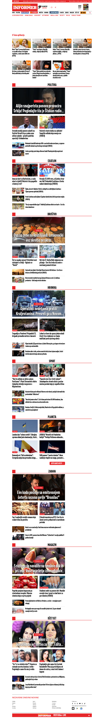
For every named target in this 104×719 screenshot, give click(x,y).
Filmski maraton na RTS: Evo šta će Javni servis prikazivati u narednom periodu (51, 520)
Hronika (46, 12)
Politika (18, 12)
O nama (53, 703)
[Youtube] (80, 703)
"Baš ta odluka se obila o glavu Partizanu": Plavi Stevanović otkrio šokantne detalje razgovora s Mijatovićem (75, 1)
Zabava (67, 12)
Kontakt (53, 704)
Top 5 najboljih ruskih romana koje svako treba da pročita (24, 518)
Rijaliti (14, 661)
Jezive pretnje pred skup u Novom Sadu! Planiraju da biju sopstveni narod (44, 152)
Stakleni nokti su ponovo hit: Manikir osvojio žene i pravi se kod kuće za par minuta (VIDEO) (52, 593)
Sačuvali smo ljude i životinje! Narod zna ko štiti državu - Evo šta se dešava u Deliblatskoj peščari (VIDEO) (43, 271)
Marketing (54, 701)
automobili (45, 15)
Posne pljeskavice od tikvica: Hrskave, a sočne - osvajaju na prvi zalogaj (43, 602)
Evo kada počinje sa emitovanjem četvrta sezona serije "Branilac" (38, 495)
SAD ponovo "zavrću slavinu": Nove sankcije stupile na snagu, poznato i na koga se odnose (51, 456)
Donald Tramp (76, 15)
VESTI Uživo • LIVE (59, 715)
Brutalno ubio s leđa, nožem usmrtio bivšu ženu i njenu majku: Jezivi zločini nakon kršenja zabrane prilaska (44, 352)
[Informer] (51, 7)
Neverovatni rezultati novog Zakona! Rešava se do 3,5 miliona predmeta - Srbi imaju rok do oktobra (42, 279)
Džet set (77, 12)
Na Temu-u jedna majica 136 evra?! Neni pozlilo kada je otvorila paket (21, 72)
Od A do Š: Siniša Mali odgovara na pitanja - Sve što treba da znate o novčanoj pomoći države (51, 262)
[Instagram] (77, 703)
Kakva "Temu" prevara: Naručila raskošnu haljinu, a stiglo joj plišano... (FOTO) (61, 52)
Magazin (72, 12)
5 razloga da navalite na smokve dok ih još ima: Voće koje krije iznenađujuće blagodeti (38, 569)
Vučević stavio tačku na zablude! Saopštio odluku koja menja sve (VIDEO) (50, 133)
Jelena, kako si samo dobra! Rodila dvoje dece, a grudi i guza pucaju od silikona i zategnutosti (26, 1)
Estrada (38, 635)
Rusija (68, 15)
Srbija (38, 231)
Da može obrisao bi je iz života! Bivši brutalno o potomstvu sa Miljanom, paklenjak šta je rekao (45, 678)
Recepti (62, 15)
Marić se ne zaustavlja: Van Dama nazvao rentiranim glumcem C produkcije (43, 528)
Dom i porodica (44, 587)
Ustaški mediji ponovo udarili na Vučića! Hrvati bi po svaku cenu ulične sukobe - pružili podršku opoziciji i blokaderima (23, 135)
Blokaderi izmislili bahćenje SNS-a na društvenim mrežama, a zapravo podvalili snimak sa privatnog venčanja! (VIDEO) (44, 144)
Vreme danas (29, 15)
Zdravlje (38, 561)
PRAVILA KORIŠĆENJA (56, 708)
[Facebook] (73, 703)
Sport (34, 701)
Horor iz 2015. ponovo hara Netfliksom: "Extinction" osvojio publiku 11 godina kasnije (44, 536)
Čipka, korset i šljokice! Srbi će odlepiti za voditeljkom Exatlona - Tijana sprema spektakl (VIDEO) (43, 190)
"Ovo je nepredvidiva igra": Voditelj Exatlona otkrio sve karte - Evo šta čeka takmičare (45, 206)
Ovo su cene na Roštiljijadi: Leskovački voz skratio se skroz (39, 238)
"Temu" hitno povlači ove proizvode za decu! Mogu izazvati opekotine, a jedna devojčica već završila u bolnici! (41, 74)
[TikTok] (85, 703)
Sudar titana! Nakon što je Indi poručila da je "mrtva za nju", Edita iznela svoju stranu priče (38, 642)
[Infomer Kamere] (43, 7)
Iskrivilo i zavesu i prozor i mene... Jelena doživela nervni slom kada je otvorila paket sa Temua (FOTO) (82, 52)
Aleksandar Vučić (17, 15)
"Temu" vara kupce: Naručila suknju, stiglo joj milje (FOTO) (39, 51)
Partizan (15, 376)
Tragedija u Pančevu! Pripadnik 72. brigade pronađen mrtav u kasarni (24, 334)
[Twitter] (75, 703)
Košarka (42, 376)
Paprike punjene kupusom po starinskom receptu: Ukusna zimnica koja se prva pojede (22, 593)
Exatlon (15, 175)
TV (12, 704)
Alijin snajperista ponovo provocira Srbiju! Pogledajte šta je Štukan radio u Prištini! (38, 109)
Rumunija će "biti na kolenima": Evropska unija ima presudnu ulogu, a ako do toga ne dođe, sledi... (24, 456)
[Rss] (82, 703)
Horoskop (37, 15)
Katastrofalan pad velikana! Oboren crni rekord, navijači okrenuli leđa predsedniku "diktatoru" (45, 393)
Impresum (54, 706)
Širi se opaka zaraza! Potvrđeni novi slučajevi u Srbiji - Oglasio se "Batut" (24, 262)
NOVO (13, 12)
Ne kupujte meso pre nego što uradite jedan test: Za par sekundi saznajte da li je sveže (43, 610)
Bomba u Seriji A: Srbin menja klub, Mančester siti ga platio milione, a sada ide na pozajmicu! (44, 408)
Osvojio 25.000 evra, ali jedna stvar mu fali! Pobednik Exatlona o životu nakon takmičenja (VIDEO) (51, 181)
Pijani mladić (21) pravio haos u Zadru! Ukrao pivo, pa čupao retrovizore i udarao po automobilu (45, 345)
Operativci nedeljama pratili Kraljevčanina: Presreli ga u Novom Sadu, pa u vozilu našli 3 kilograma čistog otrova (38, 311)
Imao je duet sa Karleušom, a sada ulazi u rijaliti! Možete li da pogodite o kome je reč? (24, 181)
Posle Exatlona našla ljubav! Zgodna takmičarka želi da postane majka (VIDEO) (44, 198)
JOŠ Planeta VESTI (56, 463)
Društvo (41, 12)
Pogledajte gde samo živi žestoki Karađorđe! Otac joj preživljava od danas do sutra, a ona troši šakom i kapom (51, 668)
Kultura (38, 488)
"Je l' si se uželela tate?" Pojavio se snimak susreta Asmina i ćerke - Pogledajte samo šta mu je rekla (24, 667)
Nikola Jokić (54, 15)
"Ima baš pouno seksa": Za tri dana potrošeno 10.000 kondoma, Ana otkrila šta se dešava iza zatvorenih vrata (44, 401)
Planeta (62, 12)
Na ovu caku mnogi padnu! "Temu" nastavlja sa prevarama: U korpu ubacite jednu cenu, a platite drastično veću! (62, 74)
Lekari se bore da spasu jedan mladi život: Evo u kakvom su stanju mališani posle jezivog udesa (51, 336)
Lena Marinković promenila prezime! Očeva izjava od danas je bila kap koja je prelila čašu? (44, 686)
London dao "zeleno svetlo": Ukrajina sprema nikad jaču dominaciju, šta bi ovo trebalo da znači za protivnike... (24, 436)
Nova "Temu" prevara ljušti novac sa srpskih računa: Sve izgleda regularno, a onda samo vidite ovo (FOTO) (20, 53)
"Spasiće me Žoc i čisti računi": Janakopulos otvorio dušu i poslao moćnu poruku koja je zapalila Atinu (51, 381)
